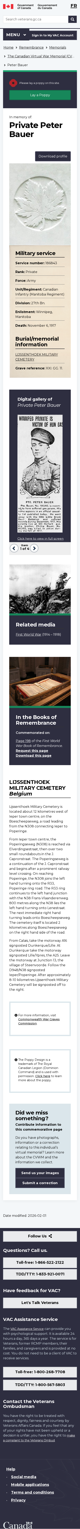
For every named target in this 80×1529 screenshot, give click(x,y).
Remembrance (31, 47)
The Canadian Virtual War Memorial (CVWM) (43, 56)
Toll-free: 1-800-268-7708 (40, 1372)
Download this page (33, 756)
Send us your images (40, 1173)
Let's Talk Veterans (40, 1303)
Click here (42, 1076)
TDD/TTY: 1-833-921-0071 (40, 1274)
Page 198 (23, 741)
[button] (13, 548)
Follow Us (46, 1238)
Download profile (53, 156)
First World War (28, 634)
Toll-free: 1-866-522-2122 (40, 1262)
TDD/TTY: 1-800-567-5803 (40, 1385)
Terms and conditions (32, 1492)
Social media (23, 1477)
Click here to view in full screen (40, 538)
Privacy (18, 1500)
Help (10, 1469)
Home (8, 47)
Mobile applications (30, 1484)
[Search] (72, 19)
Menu (13, 34)
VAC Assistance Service (27, 1329)
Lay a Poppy (40, 95)
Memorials (57, 47)
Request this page (32, 751)
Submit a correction (40, 1183)
